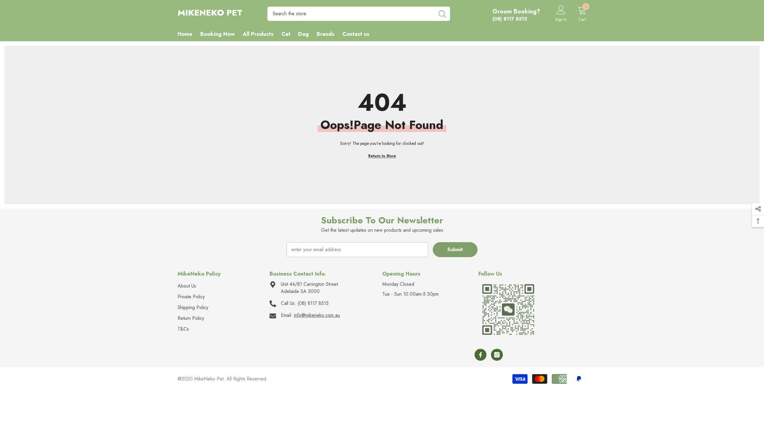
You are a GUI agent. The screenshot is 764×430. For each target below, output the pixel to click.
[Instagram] (497, 355)
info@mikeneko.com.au (317, 315)
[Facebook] (480, 355)
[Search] (358, 14)
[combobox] (351, 14)
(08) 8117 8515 (313, 303)
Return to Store (382, 156)
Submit (455, 249)
